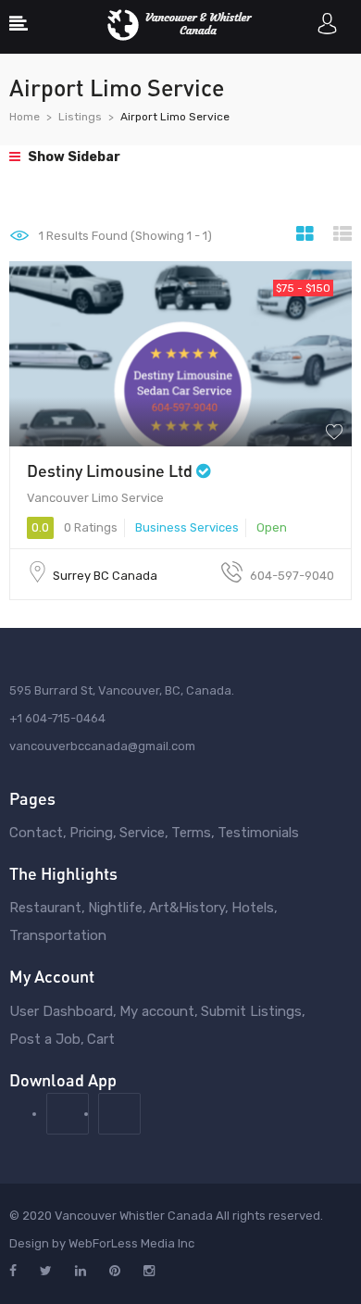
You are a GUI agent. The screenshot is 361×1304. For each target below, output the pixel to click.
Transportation (57, 935)
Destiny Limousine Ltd (110, 470)
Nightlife (115, 907)
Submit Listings (251, 1011)
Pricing (91, 832)
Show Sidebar (72, 157)
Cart (101, 1039)
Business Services (187, 527)
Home (24, 116)
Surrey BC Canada (105, 576)
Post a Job (45, 1039)
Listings (80, 116)
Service (142, 832)
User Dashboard (61, 1011)
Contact (36, 832)
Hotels (252, 907)
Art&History (187, 907)
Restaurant (45, 907)
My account (156, 1011)
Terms (191, 832)
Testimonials (258, 832)
